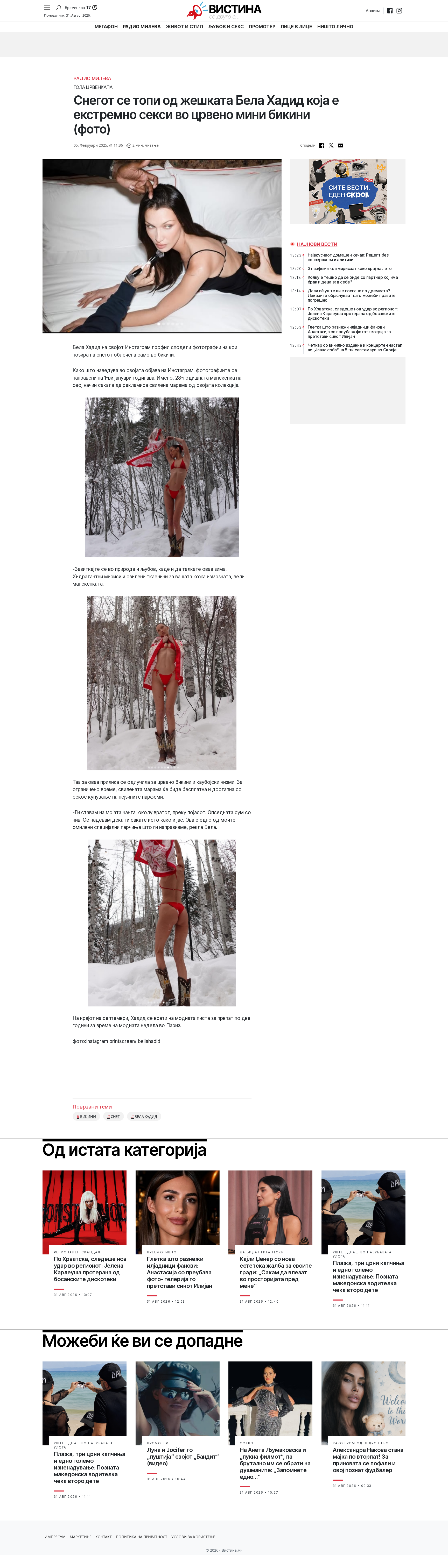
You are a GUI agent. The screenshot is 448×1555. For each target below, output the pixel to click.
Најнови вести (317, 244)
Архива (373, 10)
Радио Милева (92, 78)
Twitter (331, 145)
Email (340, 145)
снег (115, 1116)
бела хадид (146, 1116)
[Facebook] (390, 11)
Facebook (322, 145)
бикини (88, 1116)
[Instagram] (399, 11)
